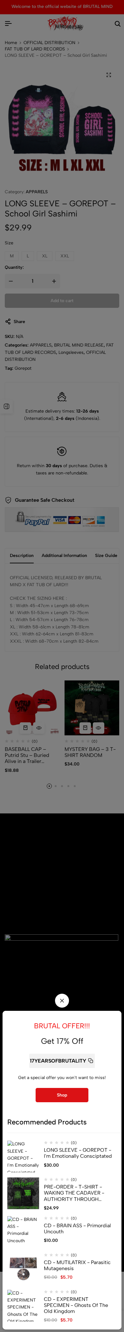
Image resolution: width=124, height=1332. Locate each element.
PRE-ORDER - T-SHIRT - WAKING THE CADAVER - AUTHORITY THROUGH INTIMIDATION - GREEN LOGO (74, 1193)
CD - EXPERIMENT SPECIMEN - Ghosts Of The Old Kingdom (76, 1305)
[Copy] (90, 1061)
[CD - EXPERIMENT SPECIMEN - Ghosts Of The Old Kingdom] (23, 1306)
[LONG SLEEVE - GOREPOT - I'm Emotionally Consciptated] (23, 1156)
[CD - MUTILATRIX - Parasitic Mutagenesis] (23, 1269)
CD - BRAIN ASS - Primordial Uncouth (77, 1229)
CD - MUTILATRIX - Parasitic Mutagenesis (77, 1265)
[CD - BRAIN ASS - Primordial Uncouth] (23, 1232)
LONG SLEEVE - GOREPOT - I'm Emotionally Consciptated (78, 1153)
